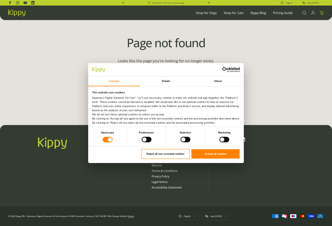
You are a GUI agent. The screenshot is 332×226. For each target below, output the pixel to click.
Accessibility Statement (167, 187)
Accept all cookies (216, 153)
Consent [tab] (114, 81)
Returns (157, 165)
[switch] (146, 139)
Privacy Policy (160, 176)
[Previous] (123, 3)
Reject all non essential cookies (165, 153)
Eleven (131, 216)
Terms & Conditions (165, 171)
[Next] (208, 3)
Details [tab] (166, 81)
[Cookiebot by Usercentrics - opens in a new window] (225, 69)
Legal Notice (160, 182)
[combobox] (288, 3)
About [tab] (218, 81)
